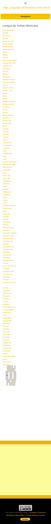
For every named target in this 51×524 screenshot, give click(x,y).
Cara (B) (6, 334)
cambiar (6, 216)
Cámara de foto (9, 206)
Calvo (5, 200)
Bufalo (5, 93)
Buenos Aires (8, 88)
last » (12, 384)
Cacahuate (7, 142)
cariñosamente (9, 356)
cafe (4, 159)
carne (5, 359)
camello (6, 230)
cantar (5, 301)
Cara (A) (6, 332)
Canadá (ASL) (8, 271)
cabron (5, 137)
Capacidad (7, 318)
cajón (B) (6, 178)
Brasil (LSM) (8, 44)
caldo (5, 186)
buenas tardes (9, 82)
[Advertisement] (25, 413)
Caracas (6, 337)
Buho (5, 96)
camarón (6, 214)
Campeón (7, 258)
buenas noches (9, 79)
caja (4, 173)
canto (5, 315)
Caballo (6, 129)
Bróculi (5, 71)
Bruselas (6, 77)
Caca (5, 140)
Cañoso (6, 299)
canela (5, 288)
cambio (6, 219)
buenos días (8, 90)
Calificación (7, 192)
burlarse (6, 107)
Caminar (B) (8, 241)
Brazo (5, 52)
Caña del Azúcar (9, 266)
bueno (5, 85)
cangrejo (6, 290)
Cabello (6, 134)
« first (10, 367)
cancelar (6, 277)
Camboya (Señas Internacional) (8, 225)
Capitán (6, 326)
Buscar (5, 112)
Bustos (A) (7, 121)
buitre (5, 99)
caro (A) (6, 364)
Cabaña (6, 132)
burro (5, 110)
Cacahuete (7, 145)
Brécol (5, 55)
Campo (6, 263)
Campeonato (8, 260)
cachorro (6, 148)
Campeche (7, 255)
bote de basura (9, 30)
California (6, 195)
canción (6, 280)
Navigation (25, 16)
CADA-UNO (7, 153)
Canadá (6, 269)
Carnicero (7, 362)
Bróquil (5, 74)
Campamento (8, 247)
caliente (6, 189)
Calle (5, 197)
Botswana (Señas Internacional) (8, 38)
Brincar (5, 58)
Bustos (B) (7, 123)
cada (5, 151)
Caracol (6, 340)
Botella (5, 33)
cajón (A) (6, 175)
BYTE (5, 126)
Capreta (6, 329)
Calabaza (6, 181)
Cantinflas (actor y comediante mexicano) (9, 309)
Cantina (6, 304)
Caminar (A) (8, 238)
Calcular (6, 184)
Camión (6, 244)
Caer (5, 156)
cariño (5, 354)
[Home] (25, 3)
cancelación (7, 274)
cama (5, 203)
